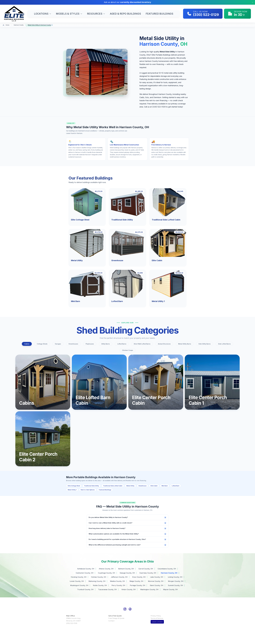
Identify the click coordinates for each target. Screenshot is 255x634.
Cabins (26, 344)
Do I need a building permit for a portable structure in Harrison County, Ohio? (127, 539)
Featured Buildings (159, 13)
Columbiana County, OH (167, 569)
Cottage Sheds (42, 344)
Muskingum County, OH (79, 585)
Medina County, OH (117, 581)
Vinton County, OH (128, 589)
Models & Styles (67, 13)
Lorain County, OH (77, 581)
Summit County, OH (175, 585)
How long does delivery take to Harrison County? (127, 528)
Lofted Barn (175, 486)
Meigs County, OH (136, 581)
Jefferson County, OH (119, 577)
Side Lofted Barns (224, 344)
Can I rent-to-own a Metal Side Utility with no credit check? (127, 523)
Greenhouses (73, 344)
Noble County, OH (100, 585)
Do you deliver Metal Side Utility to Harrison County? (127, 517)
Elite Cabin (154, 486)
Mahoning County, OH (97, 581)
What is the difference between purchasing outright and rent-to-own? (127, 545)
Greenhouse (142, 486)
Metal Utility (130, 486)
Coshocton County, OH (84, 573)
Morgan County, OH (175, 581)
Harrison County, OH (169, 573)
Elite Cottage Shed (74, 486)
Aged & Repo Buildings (125, 13)
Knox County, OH (139, 577)
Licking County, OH (175, 577)
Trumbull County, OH (85, 589)
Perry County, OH (118, 585)
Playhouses (90, 344)
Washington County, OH (149, 589)
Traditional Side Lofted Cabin (112, 486)
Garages (58, 344)
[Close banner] (252, 2)
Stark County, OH (156, 585)
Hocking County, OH (78, 577)
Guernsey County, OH (147, 573)
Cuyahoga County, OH (106, 573)
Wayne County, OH (170, 589)
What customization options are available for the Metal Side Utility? (127, 534)
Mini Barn (165, 486)
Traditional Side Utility (91, 486)
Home (7, 25)
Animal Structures (164, 344)
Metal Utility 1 (72, 490)
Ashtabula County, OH (85, 569)
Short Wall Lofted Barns (142, 344)
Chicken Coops (127, 350)
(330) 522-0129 (159, 107)
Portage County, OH (137, 585)
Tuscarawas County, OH (107, 589)
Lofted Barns (121, 344)
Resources (94, 13)
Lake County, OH (156, 577)
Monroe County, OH (155, 581)
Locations (41, 13)
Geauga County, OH (127, 573)
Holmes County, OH (98, 577)
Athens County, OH (106, 569)
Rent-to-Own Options (88, 490)
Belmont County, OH (126, 569)
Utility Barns (105, 344)
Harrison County (19, 25)
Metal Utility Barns (184, 344)
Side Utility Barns (205, 344)
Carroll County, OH (145, 569)
